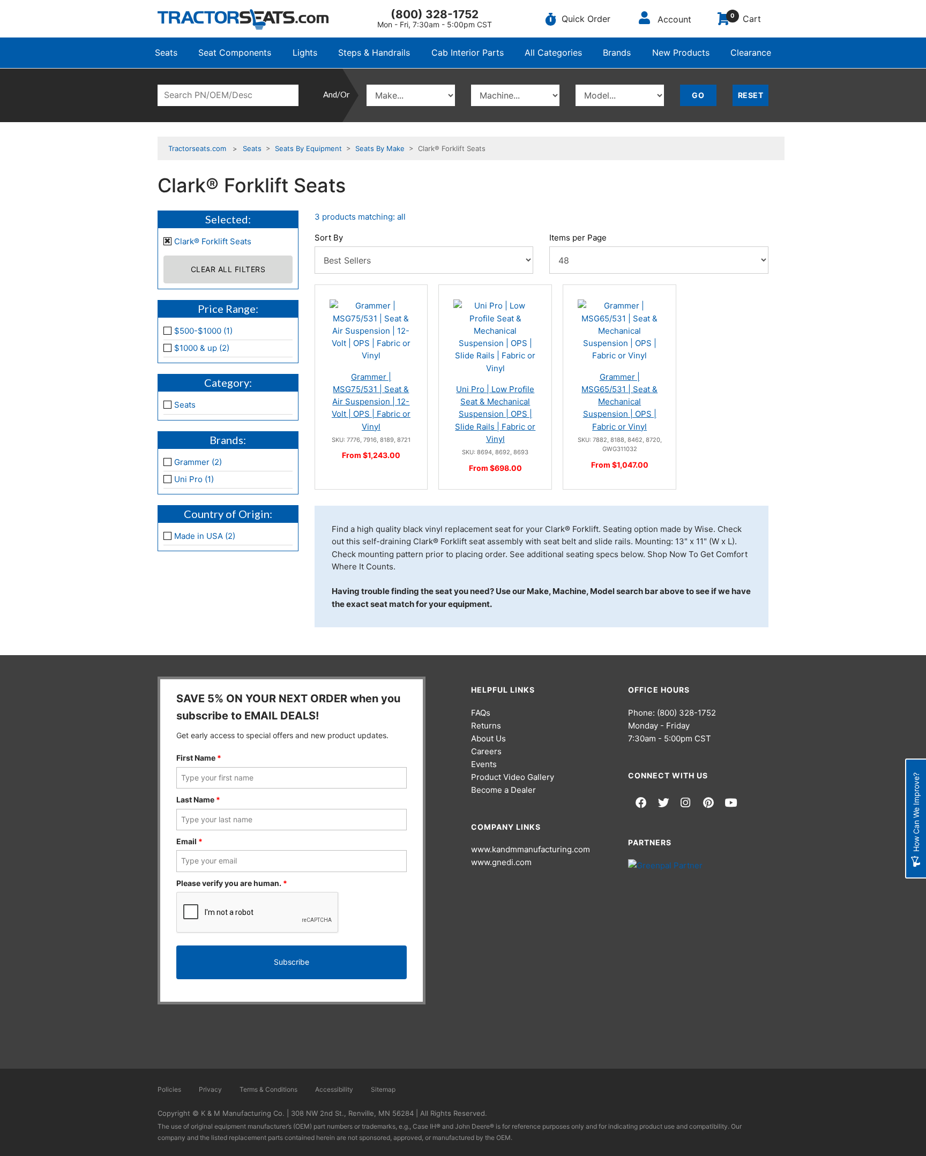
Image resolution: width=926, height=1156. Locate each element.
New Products (681, 52)
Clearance (750, 52)
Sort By (329, 237)
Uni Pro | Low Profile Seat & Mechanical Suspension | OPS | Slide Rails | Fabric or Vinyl (495, 414)
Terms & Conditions (268, 1089)
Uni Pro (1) (194, 479)
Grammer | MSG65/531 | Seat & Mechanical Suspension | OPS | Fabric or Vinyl (619, 402)
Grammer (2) (198, 462)
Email (189, 841)
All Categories (553, 52)
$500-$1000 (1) (203, 331)
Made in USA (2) (204, 536)
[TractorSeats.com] (243, 19)
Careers (486, 751)
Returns (486, 725)
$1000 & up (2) (201, 348)
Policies (169, 1089)
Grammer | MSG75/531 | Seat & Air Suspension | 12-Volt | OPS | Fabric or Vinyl (371, 402)
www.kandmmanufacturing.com (530, 849)
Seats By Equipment (308, 148)
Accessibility (334, 1089)
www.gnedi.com (501, 862)
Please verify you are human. (231, 883)
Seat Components (234, 52)
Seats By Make (380, 148)
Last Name (198, 799)
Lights (305, 52)
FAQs (480, 713)
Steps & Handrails (374, 52)
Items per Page (578, 237)
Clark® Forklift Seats (212, 241)
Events (484, 764)
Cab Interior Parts (467, 52)
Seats (166, 52)
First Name (198, 757)
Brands (617, 52)
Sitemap (383, 1089)
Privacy (210, 1089)
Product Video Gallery (512, 777)
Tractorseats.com (197, 148)
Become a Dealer (503, 790)
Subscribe (291, 961)
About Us (488, 738)
